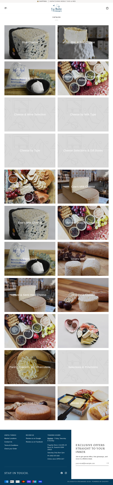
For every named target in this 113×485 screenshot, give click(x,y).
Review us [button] (30, 435)
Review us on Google (33, 438)
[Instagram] (66, 473)
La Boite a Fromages (78, 481)
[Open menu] (7, 8)
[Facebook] (62, 473)
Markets (50, 438)
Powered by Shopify (100, 481)
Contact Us (8, 442)
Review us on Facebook (34, 442)
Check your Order (10, 449)
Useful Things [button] (10, 435)
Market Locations (10, 438)
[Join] (107, 463)
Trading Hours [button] (53, 435)
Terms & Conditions (11, 445)
